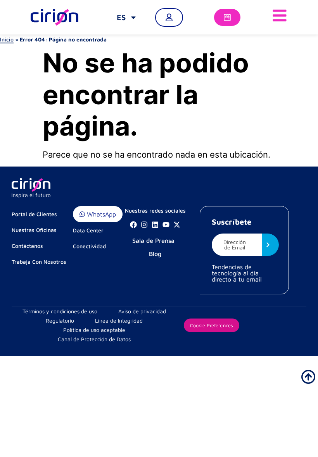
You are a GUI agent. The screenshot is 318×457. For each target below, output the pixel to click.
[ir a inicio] (308, 377)
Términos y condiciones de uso (59, 311)
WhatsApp (100, 214)
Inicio (7, 39)
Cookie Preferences (211, 325)
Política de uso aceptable (94, 329)
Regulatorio (60, 320)
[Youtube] (165, 224)
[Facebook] (133, 224)
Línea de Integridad (119, 320)
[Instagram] (144, 224)
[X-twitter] (176, 224)
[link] (127, 17)
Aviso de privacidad (142, 311)
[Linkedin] (155, 224)
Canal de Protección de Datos (94, 339)
